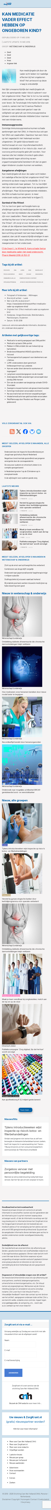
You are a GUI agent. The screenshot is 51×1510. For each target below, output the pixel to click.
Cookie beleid (43, 1499)
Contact (12, 1473)
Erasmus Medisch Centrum (28, 278)
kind (29, 270)
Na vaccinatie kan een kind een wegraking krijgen (26, 394)
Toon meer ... (25, 1110)
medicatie (7, 270)
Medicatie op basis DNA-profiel (19, 343)
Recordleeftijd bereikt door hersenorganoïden (21, 742)
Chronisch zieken (9, 1046)
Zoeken (12, 1482)
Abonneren (13, 1373)
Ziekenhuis (6, 895)
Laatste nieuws (15, 1454)
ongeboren (39, 274)
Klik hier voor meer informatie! (25, 1429)
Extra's (12, 1478)
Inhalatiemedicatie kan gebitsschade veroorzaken (27, 396)
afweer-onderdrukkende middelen (31, 282)
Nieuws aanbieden (16, 1463)
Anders (5, 845)
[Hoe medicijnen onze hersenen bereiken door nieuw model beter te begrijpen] (22, 666)
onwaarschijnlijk (9, 278)
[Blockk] (7, 4)
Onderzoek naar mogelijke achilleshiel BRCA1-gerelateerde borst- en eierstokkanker (21, 791)
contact (9, 1305)
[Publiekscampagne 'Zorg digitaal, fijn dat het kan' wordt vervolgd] (22, 1024)
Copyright (16, 1499)
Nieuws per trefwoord (18, 1460)
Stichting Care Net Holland (24, 1494)
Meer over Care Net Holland (20, 1441)
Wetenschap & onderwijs (22, 46)
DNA (15, 270)
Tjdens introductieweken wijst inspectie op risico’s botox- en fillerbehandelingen (23, 849)
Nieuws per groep (16, 1457)
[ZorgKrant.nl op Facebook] (25, 431)
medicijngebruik (9, 274)
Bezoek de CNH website (18, 1403)
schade (28, 274)
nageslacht (39, 270)
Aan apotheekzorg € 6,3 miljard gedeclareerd (21, 1099)
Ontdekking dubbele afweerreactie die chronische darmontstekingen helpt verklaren (23, 642)
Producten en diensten (11, 995)
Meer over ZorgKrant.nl (18, 1444)
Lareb (22, 270)
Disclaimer (6, 1499)
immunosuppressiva (10, 282)
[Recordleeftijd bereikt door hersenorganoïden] (22, 716)
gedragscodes (12, 1303)
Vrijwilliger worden (16, 1450)
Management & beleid (10, 1096)
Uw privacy (26, 1502)
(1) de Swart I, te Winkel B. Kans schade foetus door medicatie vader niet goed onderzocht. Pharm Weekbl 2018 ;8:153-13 (24, 251)
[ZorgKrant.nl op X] (18, 431)
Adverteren (13, 1467)
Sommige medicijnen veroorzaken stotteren (24, 391)
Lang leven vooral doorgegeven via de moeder (25, 374)
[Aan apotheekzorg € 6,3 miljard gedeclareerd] (22, 1074)
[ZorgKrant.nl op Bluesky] (32, 431)
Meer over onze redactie (19, 1447)
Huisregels (25, 1499)
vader (20, 274)
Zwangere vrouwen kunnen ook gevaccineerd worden (28, 388)
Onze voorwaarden (16, 1470)
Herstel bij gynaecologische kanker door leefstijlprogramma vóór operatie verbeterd (20, 900)
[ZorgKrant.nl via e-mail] (38, 431)
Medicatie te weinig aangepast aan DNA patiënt (26, 340)
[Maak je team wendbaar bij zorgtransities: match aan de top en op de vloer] (22, 974)
